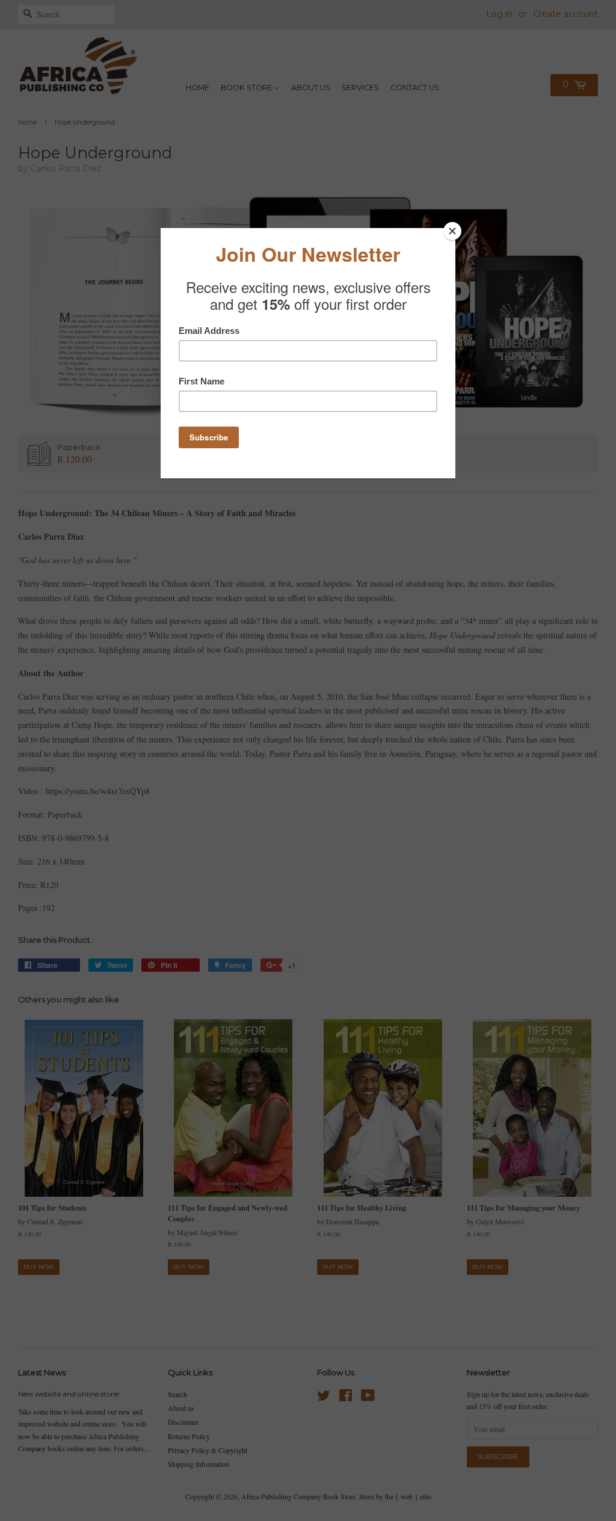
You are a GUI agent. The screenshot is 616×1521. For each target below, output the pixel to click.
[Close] (452, 231)
